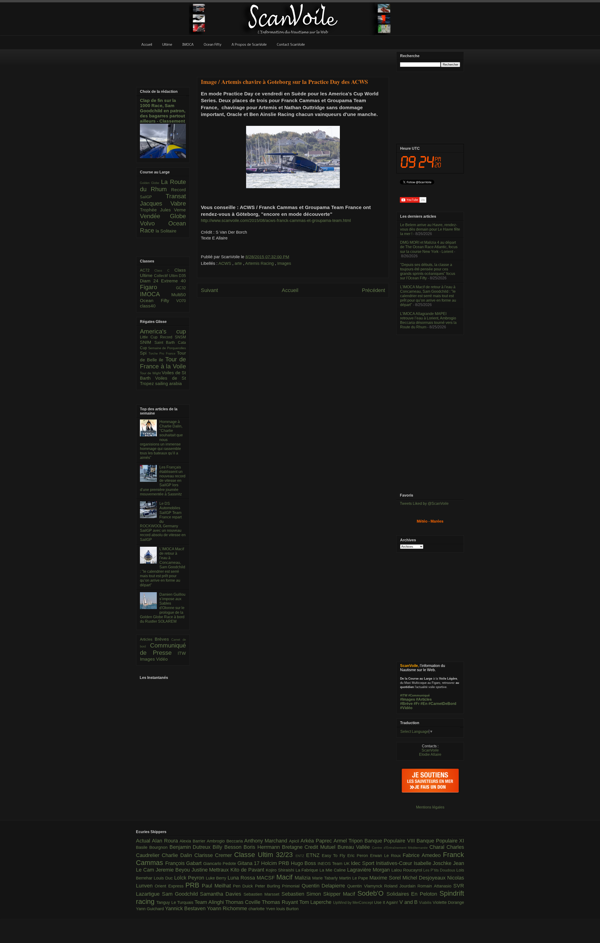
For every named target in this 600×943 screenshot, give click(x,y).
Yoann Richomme (227, 908)
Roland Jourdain (401, 886)
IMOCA (155, 294)
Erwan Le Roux (386, 855)
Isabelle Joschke (433, 863)
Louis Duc (164, 878)
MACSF (266, 878)
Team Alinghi (210, 902)
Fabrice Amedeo (423, 855)
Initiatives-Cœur (395, 863)
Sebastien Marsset (262, 894)
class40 (148, 305)
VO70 (181, 301)
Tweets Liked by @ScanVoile (424, 503)
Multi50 (178, 294)
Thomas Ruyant (280, 902)
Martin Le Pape (354, 878)
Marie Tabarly (325, 878)
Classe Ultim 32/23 (265, 854)
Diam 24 (150, 280)
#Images (407, 699)
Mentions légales (430, 807)
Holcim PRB (276, 863)
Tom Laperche (316, 902)
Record (178, 189)
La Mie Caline (333, 870)
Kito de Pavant (248, 870)
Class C (164, 270)
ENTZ (301, 856)
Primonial (291, 886)
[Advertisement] (293, 60)
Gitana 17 (249, 863)
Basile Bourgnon (152, 847)
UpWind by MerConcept (353, 902)
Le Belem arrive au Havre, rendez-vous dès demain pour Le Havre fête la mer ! (430, 229)
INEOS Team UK (334, 863)
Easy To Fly (335, 855)
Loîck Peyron (190, 878)
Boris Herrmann (263, 847)
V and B (409, 902)
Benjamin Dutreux (191, 847)
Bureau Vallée (355, 847)
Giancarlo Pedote (220, 863)
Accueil (290, 290)
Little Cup (150, 337)
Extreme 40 (173, 280)
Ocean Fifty (158, 300)
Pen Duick (244, 886)
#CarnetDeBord (442, 704)
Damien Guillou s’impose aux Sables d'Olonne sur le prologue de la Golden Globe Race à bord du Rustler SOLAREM (162, 607)
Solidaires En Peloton (412, 894)
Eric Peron (358, 855)
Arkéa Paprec (317, 841)
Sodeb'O (371, 893)
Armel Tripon (349, 841)
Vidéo (162, 659)
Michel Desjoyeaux (424, 878)
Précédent (373, 290)
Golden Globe (150, 183)
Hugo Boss (304, 863)
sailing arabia (168, 383)
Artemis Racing (260, 263)
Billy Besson (228, 847)
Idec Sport (363, 863)
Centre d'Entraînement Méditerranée (400, 847)
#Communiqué (419, 695)
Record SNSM (173, 337)
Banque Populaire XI (440, 841)
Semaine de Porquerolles (167, 348)
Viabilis (425, 902)
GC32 (181, 288)
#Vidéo (406, 708)
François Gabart (184, 863)
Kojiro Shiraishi (281, 870)
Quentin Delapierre (324, 886)
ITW (182, 653)
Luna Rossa (242, 878)
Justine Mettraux (211, 870)
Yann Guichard (150, 908)
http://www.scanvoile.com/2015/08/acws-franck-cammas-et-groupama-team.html (276, 220)
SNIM (147, 342)
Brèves (163, 639)
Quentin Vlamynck (365, 886)
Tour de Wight (151, 373)
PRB (193, 885)
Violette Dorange (448, 902)
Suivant (209, 290)
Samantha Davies (222, 894)
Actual (144, 841)
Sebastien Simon (302, 894)
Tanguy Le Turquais (175, 902)
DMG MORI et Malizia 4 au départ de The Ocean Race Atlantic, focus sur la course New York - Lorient (429, 246)
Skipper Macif (340, 894)
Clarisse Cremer (214, 855)
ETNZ (314, 855)
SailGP (153, 197)
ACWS (225, 263)
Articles (147, 639)
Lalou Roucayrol (407, 870)
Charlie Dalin (178, 855)
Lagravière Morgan (369, 870)
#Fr (417, 704)
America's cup (163, 331)
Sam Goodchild (181, 894)
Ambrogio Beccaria (225, 841)
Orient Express (170, 886)
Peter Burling (268, 886)
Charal (437, 847)
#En (424, 704)
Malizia (303, 878)
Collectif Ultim (166, 276)
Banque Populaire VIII (390, 841)
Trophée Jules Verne (163, 209)
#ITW (403, 695)
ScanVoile (430, 750)
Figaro (158, 287)
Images (284, 263)
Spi (144, 353)
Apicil (294, 841)
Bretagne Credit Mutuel (310, 847)
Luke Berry (217, 878)
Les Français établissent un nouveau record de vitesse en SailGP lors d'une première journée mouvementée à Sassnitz (162, 480)
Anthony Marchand (266, 841)
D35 (182, 276)
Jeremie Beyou (173, 870)
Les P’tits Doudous (439, 870)
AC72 (147, 270)
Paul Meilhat (217, 886)
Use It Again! (386, 902)
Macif (285, 877)
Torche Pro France (163, 353)
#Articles (424, 699)
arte (239, 263)
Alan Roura (166, 841)
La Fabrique (308, 870)
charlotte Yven (262, 908)
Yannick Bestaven (186, 908)
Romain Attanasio (435, 886)
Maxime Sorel (385, 878)
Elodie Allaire (430, 754)
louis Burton (287, 908)
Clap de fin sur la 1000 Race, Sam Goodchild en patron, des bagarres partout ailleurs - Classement (162, 110)
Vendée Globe (163, 216)
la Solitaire (166, 230)
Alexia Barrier (193, 841)
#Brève (406, 704)
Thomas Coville (243, 902)
